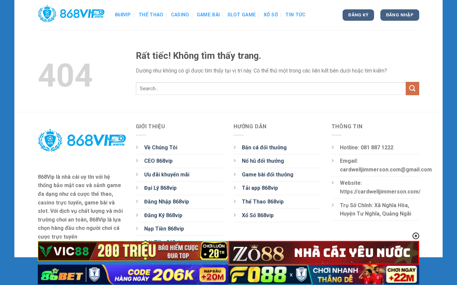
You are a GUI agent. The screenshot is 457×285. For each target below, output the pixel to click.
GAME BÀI (208, 15)
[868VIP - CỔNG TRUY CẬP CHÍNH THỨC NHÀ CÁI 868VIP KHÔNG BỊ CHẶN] (71, 15)
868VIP (123, 15)
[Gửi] (412, 88)
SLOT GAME (241, 15)
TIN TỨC (295, 15)
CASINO (180, 15)
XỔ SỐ (271, 15)
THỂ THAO (151, 15)
